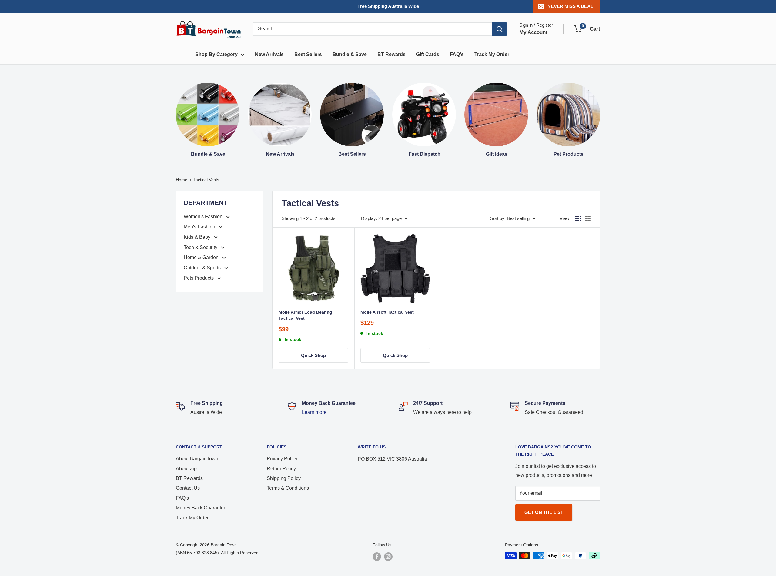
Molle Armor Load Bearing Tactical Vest (305, 315)
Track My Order (491, 54)
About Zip (186, 468)
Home (181, 179)
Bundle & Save (350, 54)
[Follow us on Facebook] (377, 556)
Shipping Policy (284, 478)
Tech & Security (201, 247)
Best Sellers (308, 54)
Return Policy (281, 468)
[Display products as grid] (578, 218)
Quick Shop (313, 355)
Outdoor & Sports (203, 267)
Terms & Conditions (288, 488)
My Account (533, 32)
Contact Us (188, 488)
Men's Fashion (200, 226)
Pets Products (199, 278)
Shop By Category (216, 54)
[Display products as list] (588, 218)
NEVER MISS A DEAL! (571, 6)
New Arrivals (269, 54)
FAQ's (457, 54)
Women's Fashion (204, 216)
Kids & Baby (198, 237)
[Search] (499, 29)
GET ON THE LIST (543, 512)
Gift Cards (427, 54)
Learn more (314, 412)
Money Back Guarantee (201, 507)
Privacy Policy (282, 458)
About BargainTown (197, 458)
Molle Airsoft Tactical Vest (387, 312)
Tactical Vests (206, 179)
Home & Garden (202, 257)
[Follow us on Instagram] (388, 556)
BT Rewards (391, 54)
